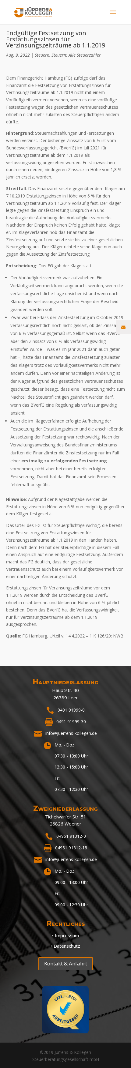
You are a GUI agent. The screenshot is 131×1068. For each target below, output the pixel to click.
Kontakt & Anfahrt (65, 963)
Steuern (42, 55)
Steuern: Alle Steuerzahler (76, 55)
